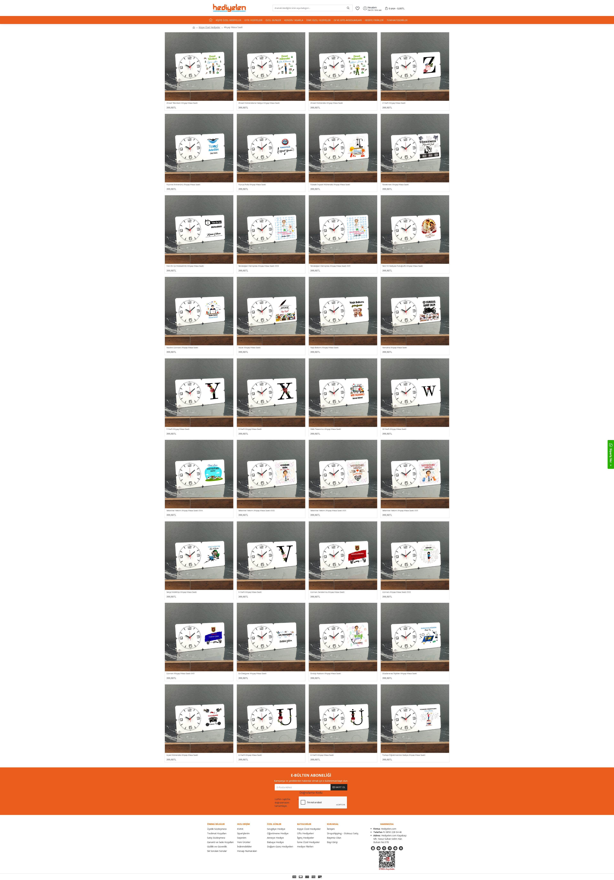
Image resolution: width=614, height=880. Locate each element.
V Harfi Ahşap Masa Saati (250, 592)
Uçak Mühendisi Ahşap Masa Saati (182, 755)
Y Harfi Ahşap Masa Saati (177, 429)
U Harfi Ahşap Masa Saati (250, 755)
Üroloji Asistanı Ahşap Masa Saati (325, 673)
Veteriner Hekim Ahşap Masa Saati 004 (184, 510)
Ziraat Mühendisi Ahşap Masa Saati (326, 103)
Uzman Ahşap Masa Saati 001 (180, 673)
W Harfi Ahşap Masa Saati (394, 429)
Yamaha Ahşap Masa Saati (394, 347)
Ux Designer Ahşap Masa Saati (252, 673)
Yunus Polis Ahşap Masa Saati (252, 184)
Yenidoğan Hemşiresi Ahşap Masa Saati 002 (258, 266)
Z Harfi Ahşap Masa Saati (393, 103)
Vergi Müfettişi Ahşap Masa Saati (181, 592)
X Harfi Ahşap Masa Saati (250, 429)
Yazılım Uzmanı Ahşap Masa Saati (182, 347)
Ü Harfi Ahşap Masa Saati (322, 755)
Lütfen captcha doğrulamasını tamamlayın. (282, 802)
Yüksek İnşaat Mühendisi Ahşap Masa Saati (330, 184)
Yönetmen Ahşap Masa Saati (395, 184)
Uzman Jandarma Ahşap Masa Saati (327, 592)
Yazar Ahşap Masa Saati (249, 347)
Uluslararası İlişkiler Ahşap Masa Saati (399, 673)
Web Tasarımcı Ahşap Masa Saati (325, 429)
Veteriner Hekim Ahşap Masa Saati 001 (328, 510)
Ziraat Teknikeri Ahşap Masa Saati (182, 103)
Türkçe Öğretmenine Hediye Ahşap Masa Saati (403, 755)
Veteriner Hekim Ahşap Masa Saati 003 (256, 510)
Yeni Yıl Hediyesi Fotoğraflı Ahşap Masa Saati (402, 266)
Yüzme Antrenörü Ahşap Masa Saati (183, 184)
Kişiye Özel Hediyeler (209, 27)
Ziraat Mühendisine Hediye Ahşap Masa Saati (259, 103)
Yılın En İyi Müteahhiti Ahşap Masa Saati (185, 266)
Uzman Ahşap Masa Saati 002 (396, 592)
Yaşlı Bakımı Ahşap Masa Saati (324, 347)
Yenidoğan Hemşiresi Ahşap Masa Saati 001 (330, 266)
